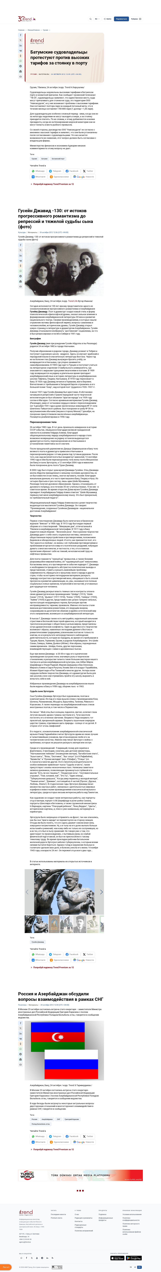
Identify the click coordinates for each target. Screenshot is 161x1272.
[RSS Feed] (52, 1258)
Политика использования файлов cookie (132, 1232)
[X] (32, 1258)
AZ (135, 1267)
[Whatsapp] (21, 1258)
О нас (77, 1214)
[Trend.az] (27, 19)
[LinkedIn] (47, 1258)
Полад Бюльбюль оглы (41, 1124)
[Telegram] (42, 1258)
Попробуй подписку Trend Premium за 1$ (53, 184)
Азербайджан (47, 1119)
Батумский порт (58, 159)
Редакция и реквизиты (83, 1218)
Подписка (102, 1214)
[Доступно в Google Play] (134, 1258)
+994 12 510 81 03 (25, 1239)
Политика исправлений (84, 1231)
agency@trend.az (25, 1242)
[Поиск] (90, 19)
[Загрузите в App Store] (117, 1258)
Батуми (44, 159)
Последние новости (58, 1214)
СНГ (58, 1119)
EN (131, 1267)
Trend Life (73, 301)
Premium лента (56, 1218)
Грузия (34, 159)
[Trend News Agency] (25, 1213)
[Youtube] (37, 1258)
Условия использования (132, 1214)
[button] (20, 35)
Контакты (79, 1221)
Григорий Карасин (72, 1119)
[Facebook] (26, 1258)
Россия (34, 1119)
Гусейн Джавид (38, 942)
